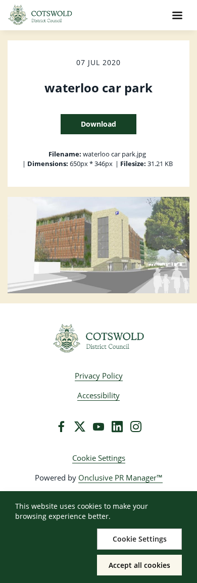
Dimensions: (47, 163)
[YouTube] (98, 426)
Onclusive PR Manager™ (120, 477)
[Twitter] (79, 426)
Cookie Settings (98, 458)
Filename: (64, 153)
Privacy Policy (99, 375)
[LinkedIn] (117, 426)
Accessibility (98, 395)
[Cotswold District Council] (98, 339)
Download (98, 124)
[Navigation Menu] (177, 15)
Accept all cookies (139, 565)
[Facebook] (61, 426)
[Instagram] (135, 426)
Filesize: (133, 163)
